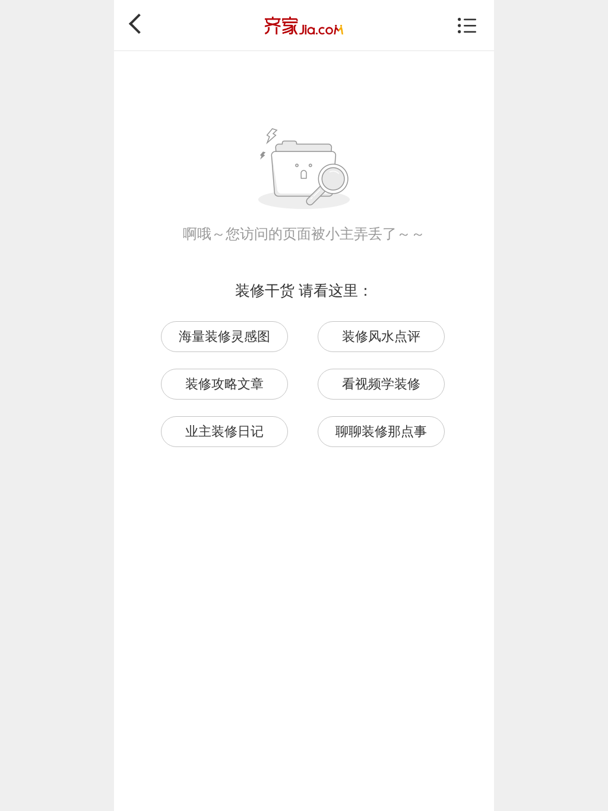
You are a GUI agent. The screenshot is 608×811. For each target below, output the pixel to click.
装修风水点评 (381, 336)
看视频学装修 (381, 383)
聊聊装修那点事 (381, 431)
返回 (139, 24)
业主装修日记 (224, 431)
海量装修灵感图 (224, 336)
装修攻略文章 (224, 383)
